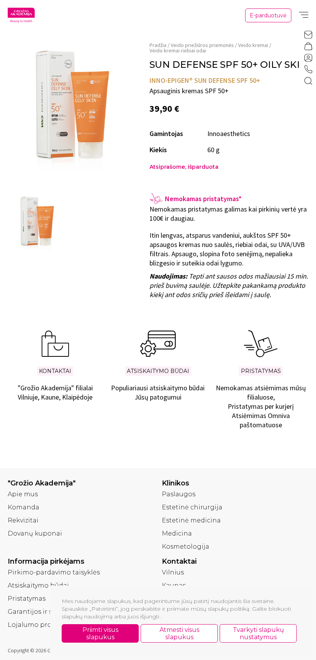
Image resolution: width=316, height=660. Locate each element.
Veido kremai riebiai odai (178, 50)
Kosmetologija (185, 546)
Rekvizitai (23, 520)
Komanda (23, 507)
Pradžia (158, 45)
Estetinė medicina (191, 520)
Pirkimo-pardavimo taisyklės (54, 572)
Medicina (177, 533)
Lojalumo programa (40, 624)
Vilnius (173, 572)
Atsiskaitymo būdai (38, 585)
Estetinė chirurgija (192, 507)
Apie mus (23, 494)
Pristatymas (26, 598)
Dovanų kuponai (35, 533)
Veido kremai (253, 45)
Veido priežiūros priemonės (202, 45)
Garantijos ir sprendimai (47, 611)
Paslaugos (178, 494)
